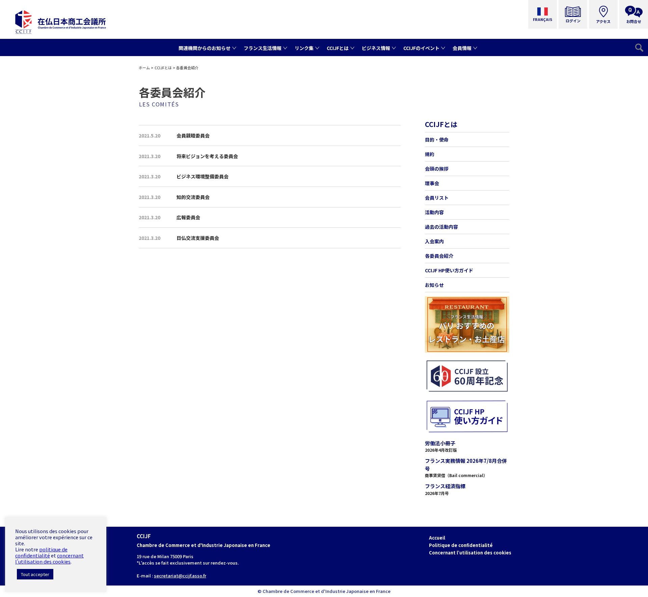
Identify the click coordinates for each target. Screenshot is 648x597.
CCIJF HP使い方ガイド (449, 270)
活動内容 (434, 212)
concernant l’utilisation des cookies (49, 558)
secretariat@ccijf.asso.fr (180, 575)
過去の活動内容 (441, 226)
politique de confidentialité (41, 552)
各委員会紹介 (439, 255)
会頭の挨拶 (437, 168)
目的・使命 (437, 139)
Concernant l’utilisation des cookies (470, 552)
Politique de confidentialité (461, 545)
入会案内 (434, 241)
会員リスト (437, 197)
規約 (429, 154)
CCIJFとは (163, 67)
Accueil (437, 537)
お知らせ (434, 284)
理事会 (432, 183)
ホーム (144, 67)
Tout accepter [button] (35, 574)
